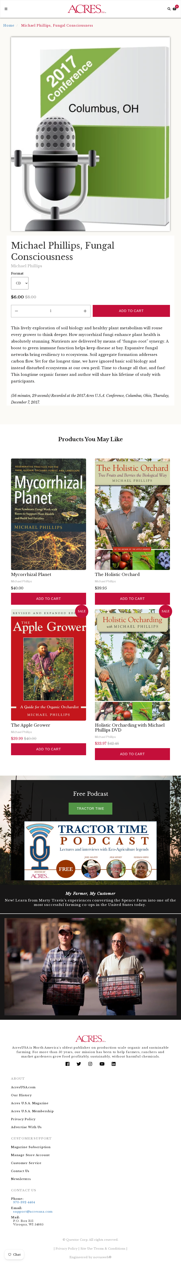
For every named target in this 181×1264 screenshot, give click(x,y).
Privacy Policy (23, 1119)
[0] (174, 9)
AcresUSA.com (23, 1087)
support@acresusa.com (33, 1211)
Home (8, 25)
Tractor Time (90, 808)
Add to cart (48, 599)
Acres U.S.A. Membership (32, 1111)
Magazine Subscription (31, 1147)
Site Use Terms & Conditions (102, 1248)
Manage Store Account (30, 1155)
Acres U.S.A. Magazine (30, 1103)
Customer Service (26, 1163)
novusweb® (102, 1257)
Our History (21, 1095)
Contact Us (20, 1171)
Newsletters (21, 1179)
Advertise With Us (26, 1127)
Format (17, 273)
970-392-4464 (24, 1202)
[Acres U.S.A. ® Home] (87, 9)
